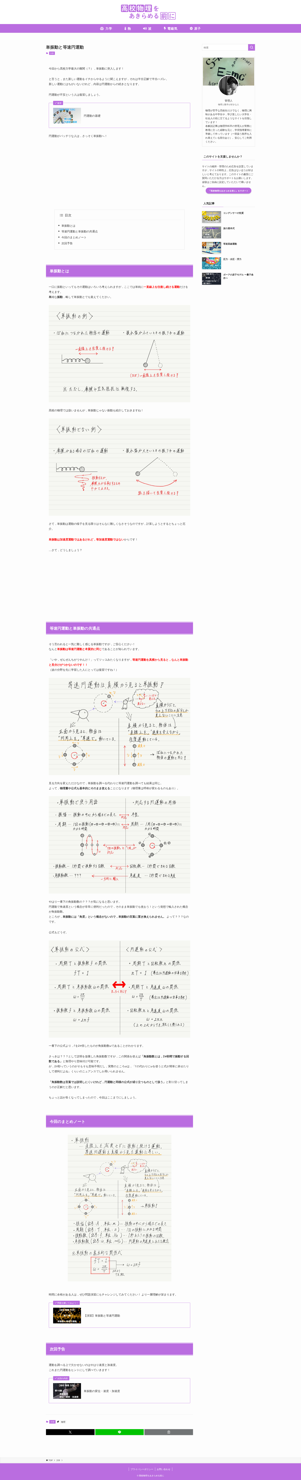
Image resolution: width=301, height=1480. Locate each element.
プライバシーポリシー (142, 1469)
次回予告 (67, 243)
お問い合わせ (163, 1469)
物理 (63, 1421)
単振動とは (68, 226)
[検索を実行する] (251, 47)
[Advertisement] (119, 174)
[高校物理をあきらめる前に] (150, 12)
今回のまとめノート (74, 237)
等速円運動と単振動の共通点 (79, 231)
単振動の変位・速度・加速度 (102, 1391)
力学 (52, 53)
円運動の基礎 (92, 116)
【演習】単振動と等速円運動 (102, 1315)
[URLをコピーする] (168, 1432)
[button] (70, 1432)
